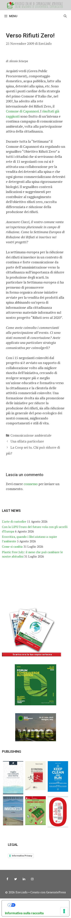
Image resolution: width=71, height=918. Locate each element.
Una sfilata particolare (27, 441)
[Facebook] (7, 879)
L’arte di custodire (14, 521)
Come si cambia (12, 546)
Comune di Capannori (22, 111)
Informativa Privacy (22, 855)
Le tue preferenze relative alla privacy (39, 905)
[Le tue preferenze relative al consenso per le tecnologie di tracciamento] (64, 911)
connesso (31, 484)
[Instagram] (32, 879)
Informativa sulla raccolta (24, 913)
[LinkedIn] (24, 879)
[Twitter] (15, 879)
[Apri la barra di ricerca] (65, 16)
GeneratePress (56, 892)
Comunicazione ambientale (30, 435)
